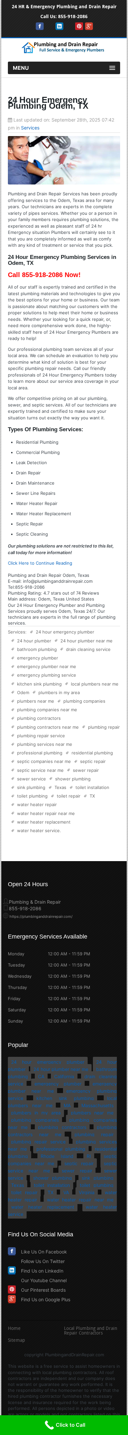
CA (41, 1076)
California (64, 1076)
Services (30, 127)
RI (89, 1156)
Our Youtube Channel (44, 1280)
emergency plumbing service (46, 675)
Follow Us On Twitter (43, 1261)
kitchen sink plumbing (39, 684)
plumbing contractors (39, 718)
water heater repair (37, 804)
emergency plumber (37, 658)
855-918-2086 (73, 16)
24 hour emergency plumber (65, 631)
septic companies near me (44, 761)
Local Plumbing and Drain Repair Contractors (90, 1331)
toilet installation (92, 787)
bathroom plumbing (37, 649)
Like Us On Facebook (44, 1251)
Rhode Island (57, 1156)
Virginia (87, 1192)
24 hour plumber (34, 640)
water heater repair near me (46, 813)
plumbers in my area (59, 692)
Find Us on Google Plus (45, 1299)
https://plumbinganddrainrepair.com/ (41, 916)
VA (66, 1192)
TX (92, 796)
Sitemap (16, 1340)
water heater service (38, 830)
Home (14, 1329)
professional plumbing (39, 752)
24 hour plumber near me (86, 640)
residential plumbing (92, 752)
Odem (23, 692)
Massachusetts (97, 1105)
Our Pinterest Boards (43, 1290)
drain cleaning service (88, 649)
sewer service (31, 778)
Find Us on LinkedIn (42, 1271)
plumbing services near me (44, 744)
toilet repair (68, 796)
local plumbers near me (94, 684)
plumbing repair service (41, 735)
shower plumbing (73, 778)
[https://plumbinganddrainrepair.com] (64, 52)
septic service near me (40, 770)
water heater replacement (44, 822)
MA (67, 1105)
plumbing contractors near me (48, 727)
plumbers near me (35, 701)
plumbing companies (84, 701)
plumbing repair (104, 727)
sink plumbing (31, 787)
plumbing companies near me (47, 709)
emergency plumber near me (46, 666)
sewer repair (86, 770)
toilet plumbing (32, 796)
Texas (60, 787)
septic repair (93, 761)
